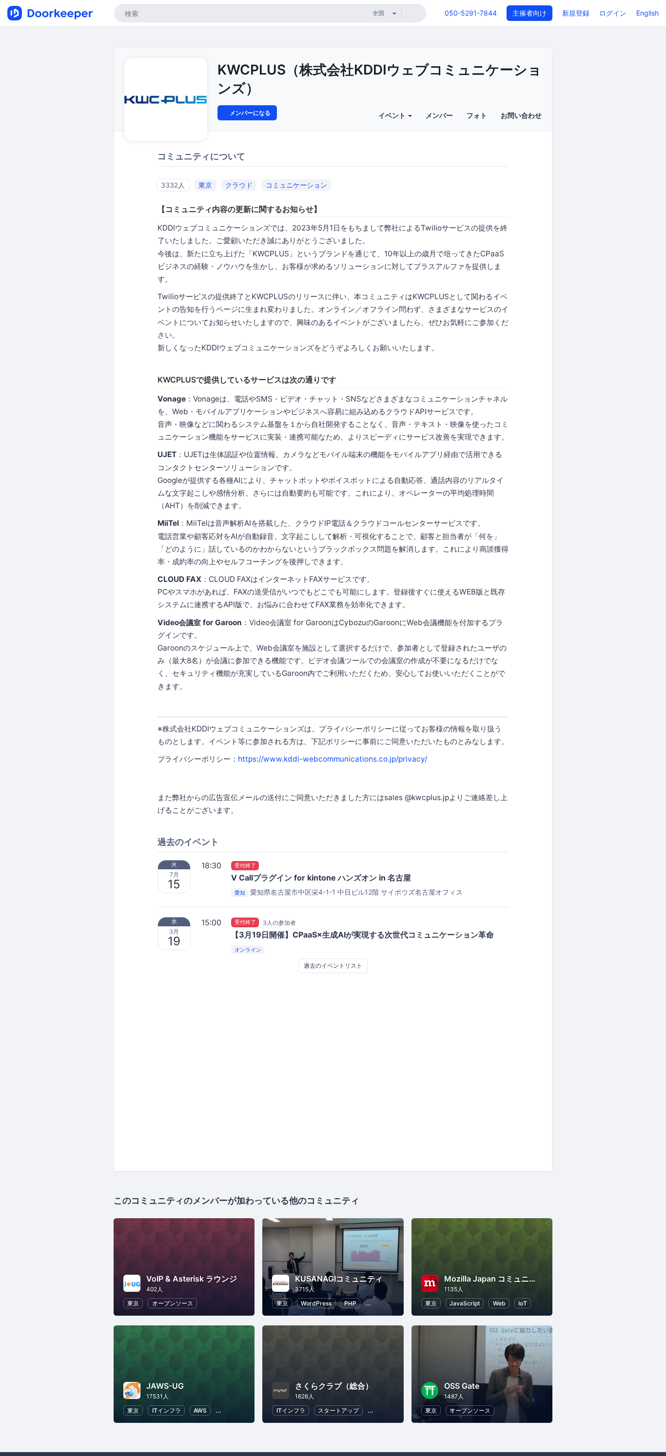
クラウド (239, 185)
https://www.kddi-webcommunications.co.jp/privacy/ (332, 759)
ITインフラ (166, 1410)
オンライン (248, 949)
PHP (350, 1303)
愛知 (240, 892)
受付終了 (245, 865)
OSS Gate (461, 1386)
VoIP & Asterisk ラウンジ (191, 1279)
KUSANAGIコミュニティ (339, 1279)
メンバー (439, 115)
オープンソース (172, 1303)
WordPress (316, 1303)
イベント (392, 115)
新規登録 (575, 13)
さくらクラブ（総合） (334, 1386)
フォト (477, 115)
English (647, 13)
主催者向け (529, 13)
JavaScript (465, 1303)
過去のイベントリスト (333, 965)
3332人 (173, 185)
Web (499, 1303)
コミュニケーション (296, 185)
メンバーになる (249, 112)
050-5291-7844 (471, 13)
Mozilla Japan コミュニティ (494, 1279)
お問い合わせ (521, 115)
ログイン (613, 13)
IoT (522, 1303)
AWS (200, 1410)
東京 (205, 185)
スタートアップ (338, 1410)
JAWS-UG (165, 1386)
